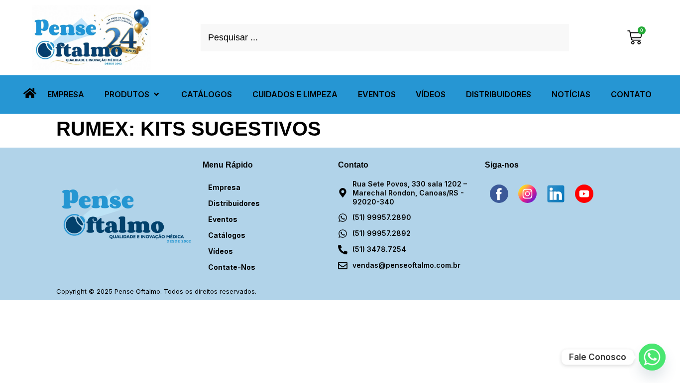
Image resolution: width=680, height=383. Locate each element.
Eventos (222, 219)
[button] (133, 94)
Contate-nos (231, 267)
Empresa (224, 187)
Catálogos (226, 235)
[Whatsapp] (652, 357)
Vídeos (220, 251)
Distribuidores (234, 203)
